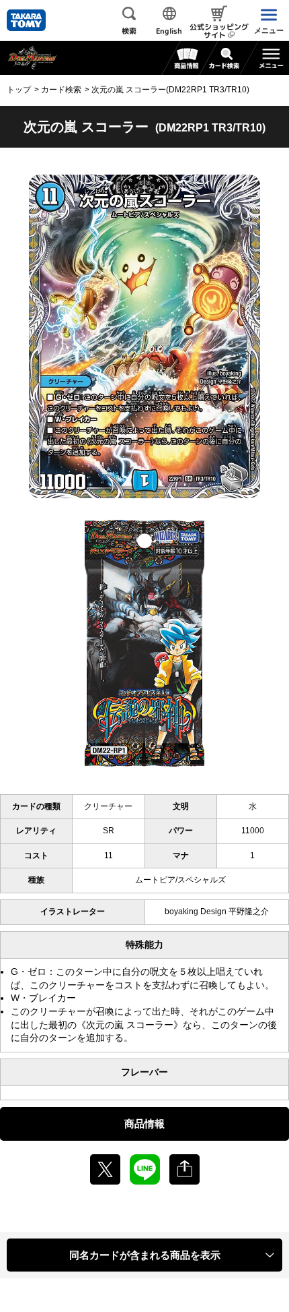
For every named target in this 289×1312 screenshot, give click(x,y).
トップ (19, 89)
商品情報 (144, 1123)
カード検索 (61, 89)
